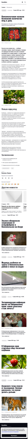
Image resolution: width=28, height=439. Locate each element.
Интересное (9, 7)
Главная (3, 7)
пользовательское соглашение (10, 432)
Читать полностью (5, 252)
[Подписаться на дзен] (22, 2)
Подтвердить (14, 435)
